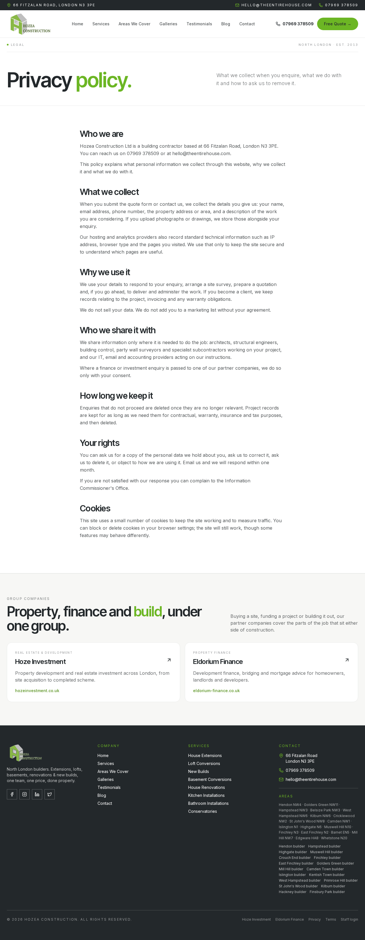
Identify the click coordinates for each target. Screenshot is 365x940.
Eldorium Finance (289, 919)
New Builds (198, 771)
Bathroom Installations (208, 803)
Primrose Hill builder (341, 880)
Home (77, 23)
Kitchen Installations (206, 795)
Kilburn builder (333, 886)
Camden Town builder (325, 869)
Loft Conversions (204, 763)
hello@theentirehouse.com (277, 5)
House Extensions (205, 755)
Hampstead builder (324, 846)
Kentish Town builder (326, 875)
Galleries (168, 23)
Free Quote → (337, 23)
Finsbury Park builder (327, 892)
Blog (225, 23)
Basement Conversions (210, 779)
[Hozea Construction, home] (29, 24)
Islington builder (292, 875)
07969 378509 (341, 5)
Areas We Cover (134, 23)
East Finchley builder (296, 863)
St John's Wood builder (298, 886)
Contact (247, 23)
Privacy (315, 919)
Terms (330, 919)
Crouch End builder (295, 857)
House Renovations (206, 787)
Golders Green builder (335, 863)
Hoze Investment (256, 919)
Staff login (349, 919)
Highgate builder (293, 852)
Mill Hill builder (291, 869)
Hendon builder (292, 846)
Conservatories (202, 811)
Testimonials (199, 23)
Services (101, 23)
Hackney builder (292, 892)
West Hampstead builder (300, 880)
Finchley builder (327, 857)
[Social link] (12, 794)
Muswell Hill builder (326, 852)
